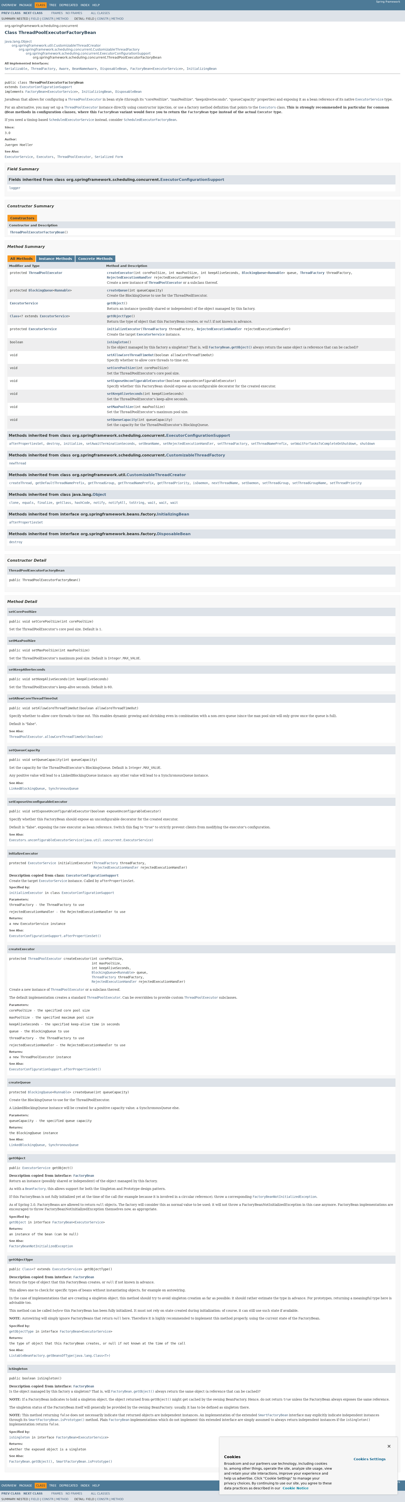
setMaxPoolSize (120, 407)
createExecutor (120, 273)
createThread (20, 483)
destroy (53, 443)
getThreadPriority (173, 483)
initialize (73, 443)
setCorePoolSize (121, 368)
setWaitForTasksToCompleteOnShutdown (323, 443)
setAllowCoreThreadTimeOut (130, 355)
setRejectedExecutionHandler (188, 443)
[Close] (389, 1446)
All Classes (100, 13)
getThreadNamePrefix (136, 483)
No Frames (74, 13)
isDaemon (200, 483)
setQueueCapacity (122, 420)
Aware (63, 69)
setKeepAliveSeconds (124, 394)
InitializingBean (202, 69)
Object (99, 494)
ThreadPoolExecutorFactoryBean (37, 232)
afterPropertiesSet (26, 443)
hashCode (82, 502)
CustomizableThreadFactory (195, 455)
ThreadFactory (43, 69)
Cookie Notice (295, 1488)
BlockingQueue (254, 273)
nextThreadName (225, 483)
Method (62, 18)
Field (35, 18)
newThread (17, 463)
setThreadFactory (232, 443)
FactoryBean (140, 69)
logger (14, 188)
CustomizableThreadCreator (156, 475)
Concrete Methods (95, 259)
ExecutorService (167, 69)
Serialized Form (109, 157)
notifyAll (117, 502)
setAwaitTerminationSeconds (110, 443)
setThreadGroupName (309, 483)
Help (96, 5)
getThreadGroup (101, 483)
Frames (57, 13)
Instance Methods (55, 259)
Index (85, 5)
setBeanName (149, 443)
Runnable (275, 273)
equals (28, 502)
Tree (52, 5)
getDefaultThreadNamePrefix (59, 483)
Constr (47, 18)
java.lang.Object (18, 41)
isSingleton (117, 342)
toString (136, 502)
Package (25, 5)
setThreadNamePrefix (269, 443)
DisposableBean (113, 69)
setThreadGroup (275, 483)
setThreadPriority (346, 483)
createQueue (117, 290)
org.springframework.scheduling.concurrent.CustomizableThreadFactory (79, 49)
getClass (63, 502)
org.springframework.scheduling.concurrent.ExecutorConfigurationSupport (88, 53)
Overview (8, 5)
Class (14, 316)
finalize (44, 502)
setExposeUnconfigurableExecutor (136, 381)
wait (151, 502)
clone (14, 502)
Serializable (16, 69)
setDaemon (250, 483)
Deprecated (68, 5)
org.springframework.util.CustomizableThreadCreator (56, 45)
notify (99, 502)
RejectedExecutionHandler (129, 277)
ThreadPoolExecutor (45, 273)
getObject (115, 303)
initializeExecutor (124, 329)
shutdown (367, 443)
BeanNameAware (84, 69)
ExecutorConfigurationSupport (46, 87)
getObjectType (119, 316)
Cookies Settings (370, 1459)
